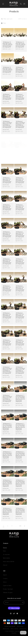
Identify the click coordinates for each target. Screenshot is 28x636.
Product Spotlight (8, 589)
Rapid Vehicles (12, 626)
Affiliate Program (7, 592)
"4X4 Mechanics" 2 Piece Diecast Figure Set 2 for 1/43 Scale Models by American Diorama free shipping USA (7, 455)
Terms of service (14, 628)
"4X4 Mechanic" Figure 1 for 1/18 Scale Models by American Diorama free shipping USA (20, 70)
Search (5, 575)
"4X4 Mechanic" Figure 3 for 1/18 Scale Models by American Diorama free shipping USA (20, 154)
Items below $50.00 (8, 561)
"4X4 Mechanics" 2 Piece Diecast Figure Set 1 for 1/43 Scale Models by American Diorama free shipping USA (20, 398)
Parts (4, 551)
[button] (3, 4)
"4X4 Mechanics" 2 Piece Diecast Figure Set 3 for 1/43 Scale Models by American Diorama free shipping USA (20, 483)
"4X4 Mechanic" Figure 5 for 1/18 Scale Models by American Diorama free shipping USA (20, 234)
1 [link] (3, 526)
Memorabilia (6, 558)
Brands (5, 547)
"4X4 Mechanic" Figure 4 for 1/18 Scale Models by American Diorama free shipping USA (7, 207)
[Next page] (24, 526)
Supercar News (7, 585)
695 (20, 526)
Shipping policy (23, 628)
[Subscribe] (22, 602)
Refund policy (6, 628)
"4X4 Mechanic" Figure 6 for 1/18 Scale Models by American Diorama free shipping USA (7, 288)
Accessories (6, 554)
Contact (5, 578)
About (5, 582)
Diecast (5, 565)
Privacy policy (20, 626)
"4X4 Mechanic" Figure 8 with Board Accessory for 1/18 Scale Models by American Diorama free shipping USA (7, 370)
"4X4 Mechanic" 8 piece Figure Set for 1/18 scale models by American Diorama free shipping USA (7, 44)
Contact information (9, 631)
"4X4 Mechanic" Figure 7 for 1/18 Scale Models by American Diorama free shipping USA (20, 315)
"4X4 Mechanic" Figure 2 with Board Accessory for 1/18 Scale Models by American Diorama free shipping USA (7, 124)
